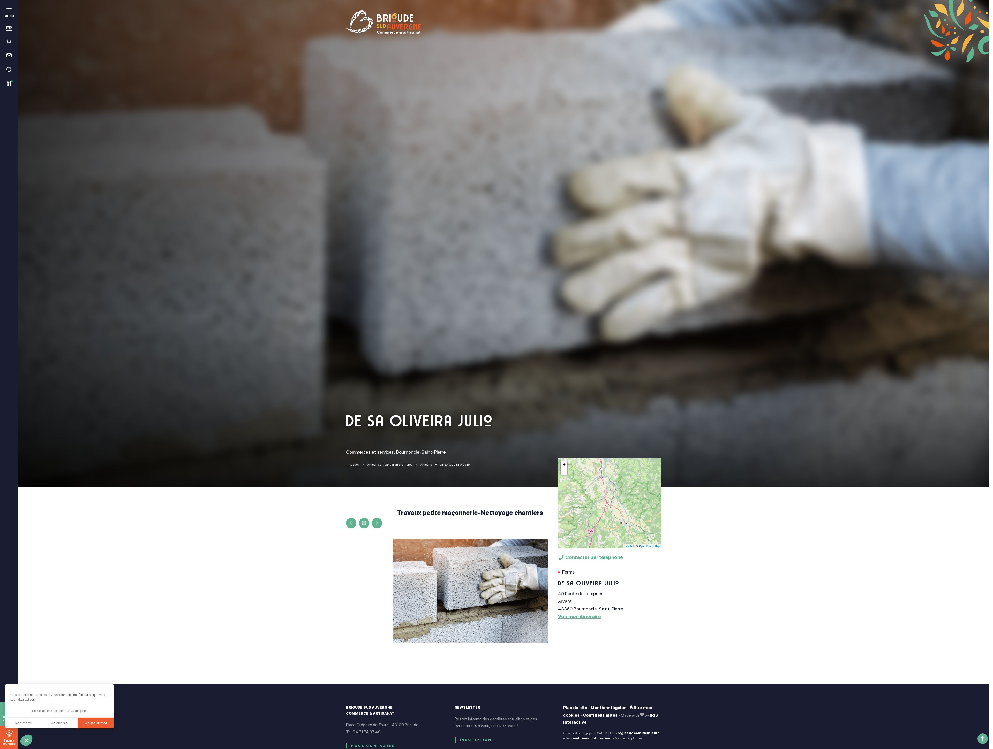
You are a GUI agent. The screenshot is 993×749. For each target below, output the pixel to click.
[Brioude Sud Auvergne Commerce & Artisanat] (503, 22)
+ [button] (564, 464)
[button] (26, 740)
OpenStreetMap (649, 546)
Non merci (23, 723)
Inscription (476, 740)
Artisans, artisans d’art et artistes (390, 465)
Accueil (354, 465)
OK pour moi (96, 723)
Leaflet (629, 546)
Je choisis (59, 723)
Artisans (426, 465)
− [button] (564, 471)
